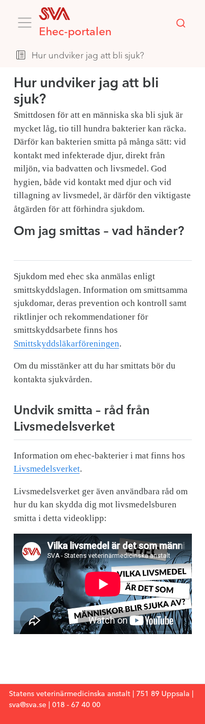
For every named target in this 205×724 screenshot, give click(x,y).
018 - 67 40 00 (76, 705)
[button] (172, 56)
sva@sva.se (27, 705)
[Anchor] (22, 246)
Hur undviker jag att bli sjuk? (88, 56)
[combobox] (180, 23)
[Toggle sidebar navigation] (21, 56)
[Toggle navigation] (25, 23)
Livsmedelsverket (47, 469)
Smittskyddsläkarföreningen (66, 344)
